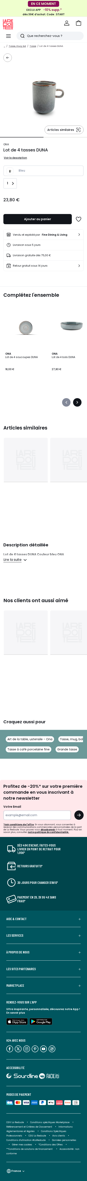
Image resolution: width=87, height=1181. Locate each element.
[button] (78, 23)
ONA (6, 144)
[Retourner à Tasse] (7, 57)
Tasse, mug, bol (17, 46)
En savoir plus (15, 1012)
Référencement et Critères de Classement (29, 1126)
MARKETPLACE (15, 985)
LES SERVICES (14, 935)
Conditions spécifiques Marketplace (49, 1122)
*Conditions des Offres (50, 1144)
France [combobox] (16, 1171)
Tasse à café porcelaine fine (28, 749)
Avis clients (58, 1135)
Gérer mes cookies (22, 1144)
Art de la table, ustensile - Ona (29, 739)
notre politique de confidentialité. (48, 832)
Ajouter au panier (37, 219)
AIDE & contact (16, 919)
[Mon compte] (67, 23)
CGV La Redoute (15, 1122)
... (4, 46)
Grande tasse (67, 749)
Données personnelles (64, 1140)
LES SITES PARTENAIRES (21, 969)
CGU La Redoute (37, 1135)
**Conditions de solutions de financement (29, 1149)
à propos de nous (17, 952)
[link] (43, 234)
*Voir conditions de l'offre (18, 824)
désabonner (48, 829)
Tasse (33, 46)
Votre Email (12, 807)
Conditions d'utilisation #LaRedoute (26, 1140)
